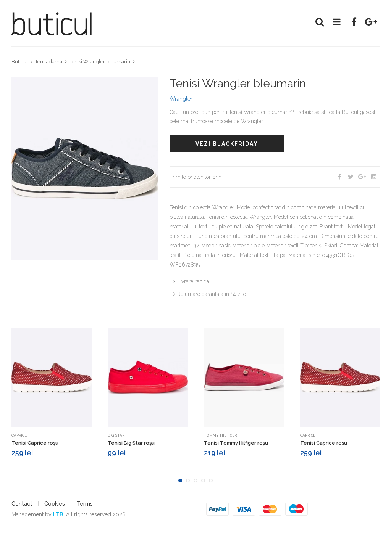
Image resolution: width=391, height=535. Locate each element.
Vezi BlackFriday (227, 144)
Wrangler (181, 99)
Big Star (116, 435)
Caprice (19, 435)
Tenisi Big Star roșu (131, 443)
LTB (58, 514)
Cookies (54, 503)
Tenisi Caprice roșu (34, 443)
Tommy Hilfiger (220, 435)
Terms (85, 503)
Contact (21, 503)
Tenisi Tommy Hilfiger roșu (236, 443)
